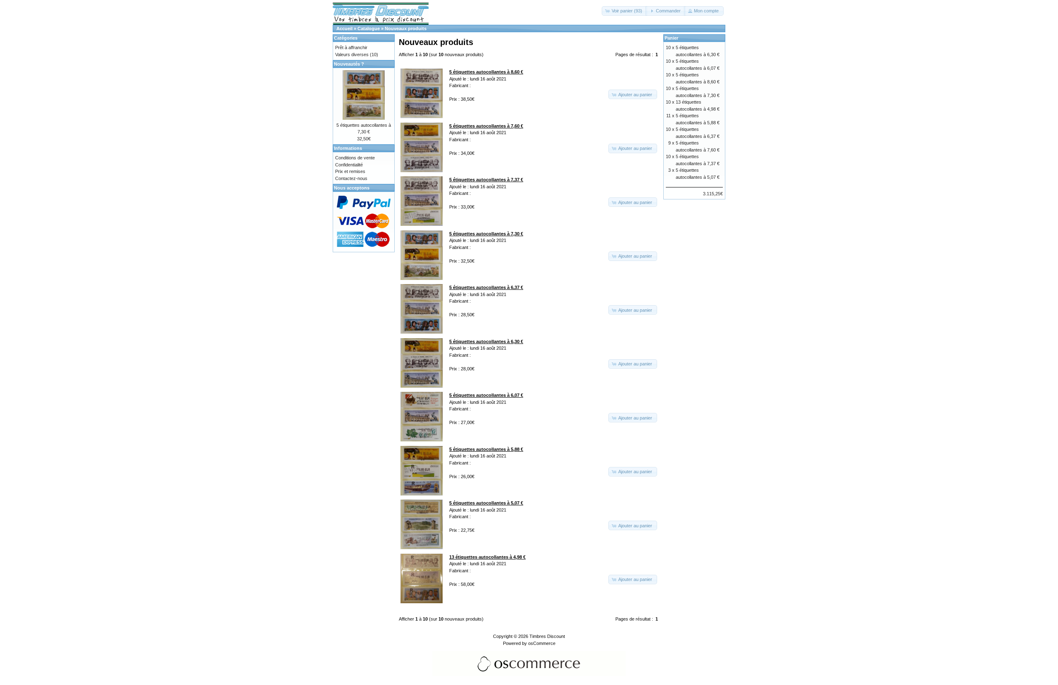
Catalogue (368, 28)
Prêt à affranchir (351, 47)
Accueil (344, 28)
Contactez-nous (351, 178)
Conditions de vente (355, 157)
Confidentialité (349, 164)
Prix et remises (350, 171)
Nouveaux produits (406, 28)
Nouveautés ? (349, 64)
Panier (671, 38)
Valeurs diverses (352, 54)
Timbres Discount (547, 636)
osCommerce (541, 643)
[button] (624, 11)
